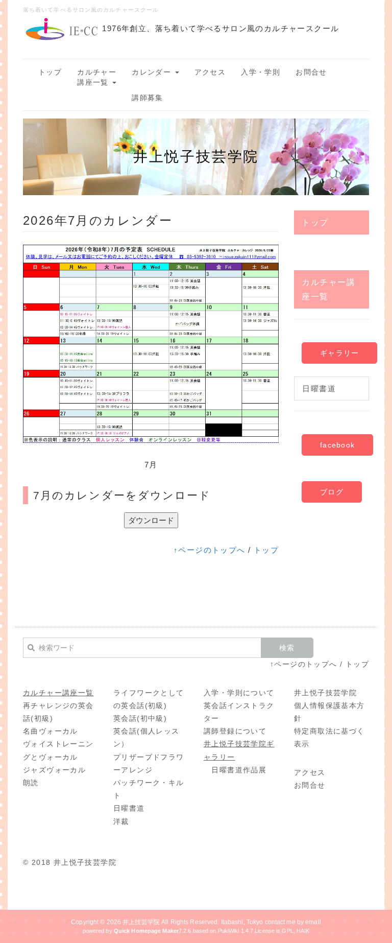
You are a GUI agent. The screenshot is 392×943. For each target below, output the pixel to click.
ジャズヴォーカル (54, 770)
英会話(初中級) (140, 718)
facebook (337, 445)
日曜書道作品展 (238, 770)
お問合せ (311, 72)
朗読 (31, 783)
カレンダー (153, 72)
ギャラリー (339, 353)
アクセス (210, 72)
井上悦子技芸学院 (325, 693)
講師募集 (147, 97)
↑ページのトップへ (210, 550)
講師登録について (235, 731)
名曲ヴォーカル (50, 731)
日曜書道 (319, 388)
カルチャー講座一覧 (96, 77)
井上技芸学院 (141, 922)
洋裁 (121, 821)
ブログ (332, 492)
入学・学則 (260, 72)
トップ (50, 72)
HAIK (303, 931)
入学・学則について (239, 693)
